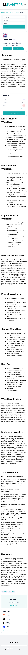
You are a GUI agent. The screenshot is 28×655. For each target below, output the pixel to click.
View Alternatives (18, 48)
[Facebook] (12, 642)
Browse (7, 26)
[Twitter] (15, 642)
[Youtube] (10, 642)
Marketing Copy (12, 591)
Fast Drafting (4, 591)
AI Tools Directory (9, 12)
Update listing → (14, 605)
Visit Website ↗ (7, 48)
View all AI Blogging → (8, 630)
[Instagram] (17, 642)
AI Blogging (16, 12)
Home (2, 12)
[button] (25, 5)
